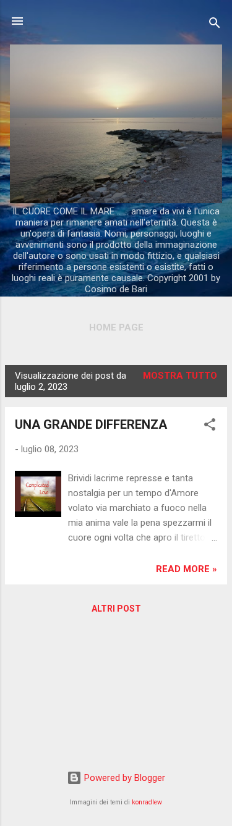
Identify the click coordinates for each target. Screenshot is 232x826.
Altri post (116, 608)
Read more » (186, 569)
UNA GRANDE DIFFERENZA (91, 424)
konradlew (147, 802)
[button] (209, 426)
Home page (116, 327)
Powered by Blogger (123, 777)
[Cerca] (214, 25)
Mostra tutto (180, 375)
